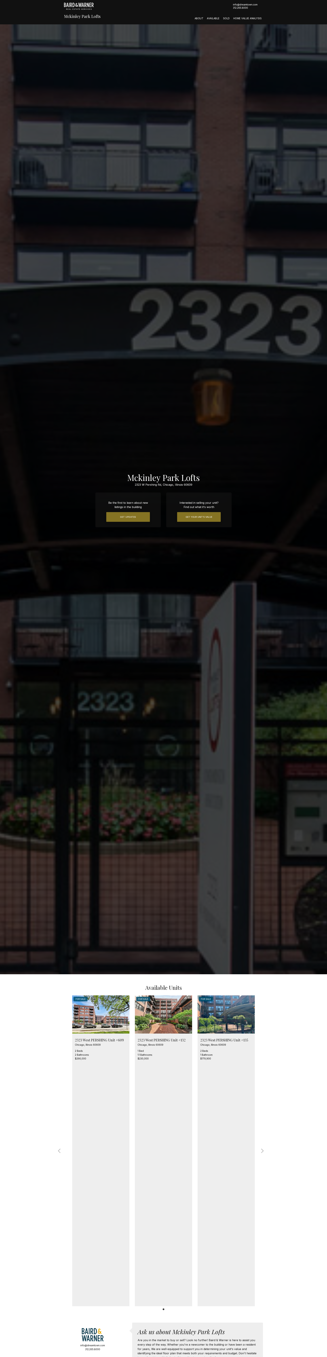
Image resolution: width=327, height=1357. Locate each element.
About (199, 18)
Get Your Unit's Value (199, 516)
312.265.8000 (240, 7)
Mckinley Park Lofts (82, 16)
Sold (226, 18)
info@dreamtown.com (245, 4)
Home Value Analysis (247, 18)
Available (213, 18)
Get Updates (128, 516)
